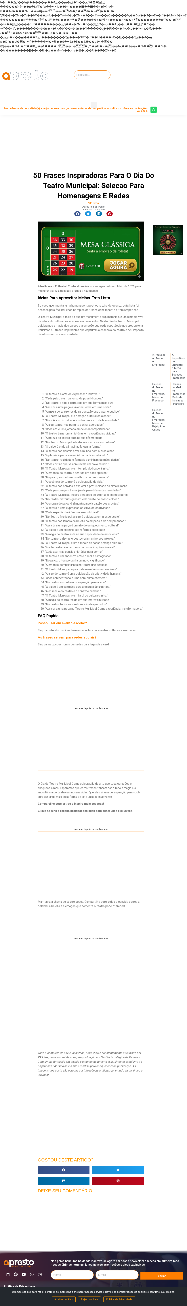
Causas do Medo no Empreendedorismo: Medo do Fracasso (164, 392)
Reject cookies (89, 1299)
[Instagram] (40, 1274)
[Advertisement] (160, 76)
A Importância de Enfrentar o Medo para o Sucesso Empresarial (179, 366)
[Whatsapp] (153, 110)
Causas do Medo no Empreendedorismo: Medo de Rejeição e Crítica (164, 419)
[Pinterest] (16, 1274)
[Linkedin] (8, 1274)
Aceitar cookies (64, 1299)
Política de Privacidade (19, 1286)
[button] (94, 105)
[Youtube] (24, 1274)
